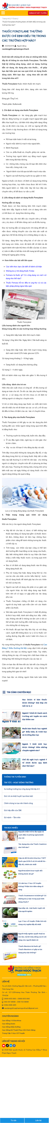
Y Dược (14, 19)
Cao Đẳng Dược (8, 1024)
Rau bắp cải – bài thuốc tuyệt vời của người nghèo (31, 909)
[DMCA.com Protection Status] (24, 975)
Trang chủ (6, 19)
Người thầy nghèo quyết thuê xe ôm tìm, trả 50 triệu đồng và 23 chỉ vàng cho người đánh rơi (32, 937)
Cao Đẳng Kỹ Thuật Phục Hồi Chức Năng (18, 1030)
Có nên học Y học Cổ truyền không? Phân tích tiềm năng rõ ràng (30, 886)
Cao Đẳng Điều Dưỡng (11, 1027)
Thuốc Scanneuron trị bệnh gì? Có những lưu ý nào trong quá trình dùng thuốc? (32, 898)
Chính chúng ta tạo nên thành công (18, 803)
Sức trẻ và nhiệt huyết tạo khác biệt (18, 796)
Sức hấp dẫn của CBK (13, 810)
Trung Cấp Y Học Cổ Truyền (13, 1033)
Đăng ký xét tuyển (37, 13)
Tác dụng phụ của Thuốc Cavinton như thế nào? (32, 845)
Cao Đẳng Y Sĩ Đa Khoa (11, 1020)
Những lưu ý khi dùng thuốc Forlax (20, 271)
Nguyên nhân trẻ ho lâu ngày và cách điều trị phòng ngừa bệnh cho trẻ (31, 835)
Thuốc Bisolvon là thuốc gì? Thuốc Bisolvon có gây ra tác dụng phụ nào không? (30, 949)
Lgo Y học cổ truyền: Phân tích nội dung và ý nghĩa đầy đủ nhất (32, 922)
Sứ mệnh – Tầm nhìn (12, 817)
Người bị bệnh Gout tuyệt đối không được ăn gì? (30, 872)
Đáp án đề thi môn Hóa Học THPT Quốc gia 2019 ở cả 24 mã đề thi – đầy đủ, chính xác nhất (32, 861)
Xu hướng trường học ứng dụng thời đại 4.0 (22, 789)
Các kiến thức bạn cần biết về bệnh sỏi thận (24, 266)
